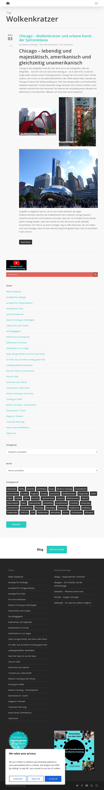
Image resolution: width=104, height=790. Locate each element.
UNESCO (24, 512)
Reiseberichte (26, 507)
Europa (44, 493)
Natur (23, 503)
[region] (35, 767)
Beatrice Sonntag (29, 44)
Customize (17, 778)
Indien (93, 493)
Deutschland (12, 493)
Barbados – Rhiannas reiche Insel (68, 591)
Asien (51, 489)
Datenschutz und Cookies (17, 325)
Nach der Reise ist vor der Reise (20, 371)
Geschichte (54, 493)
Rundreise (62, 507)
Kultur (26, 498)
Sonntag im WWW (14, 399)
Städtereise (74, 507)
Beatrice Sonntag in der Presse (19, 393)
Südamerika (12, 512)
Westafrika (55, 512)
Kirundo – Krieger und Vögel (66, 597)
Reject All (36, 778)
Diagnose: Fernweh (14, 416)
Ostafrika (74, 503)
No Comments (66, 44)
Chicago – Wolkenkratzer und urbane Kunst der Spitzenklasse (55, 37)
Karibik (18, 498)
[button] (96, 3)
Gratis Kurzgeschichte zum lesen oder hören (25, 354)
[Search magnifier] (95, 274)
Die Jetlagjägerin (13, 331)
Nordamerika (61, 503)
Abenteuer (11, 489)
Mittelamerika (73, 498)
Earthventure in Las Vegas (17, 348)
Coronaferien (80, 489)
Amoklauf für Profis (14, 308)
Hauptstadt (83, 493)
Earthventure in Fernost (16, 342)
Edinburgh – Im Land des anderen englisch (72, 603)
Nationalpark (12, 503)
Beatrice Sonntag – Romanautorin (21, 405)
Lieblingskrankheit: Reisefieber (19, 365)
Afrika (21, 489)
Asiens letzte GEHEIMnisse (18, 427)
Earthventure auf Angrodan (18, 337)
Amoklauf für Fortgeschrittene (19, 303)
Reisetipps (50, 507)
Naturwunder (35, 503)
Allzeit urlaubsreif (13, 291)
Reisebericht (12, 507)
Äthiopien (89, 512)
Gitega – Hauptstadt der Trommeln (69, 576)
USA (33, 512)
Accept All (53, 778)
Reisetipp (39, 507)
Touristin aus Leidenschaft (17, 388)
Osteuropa (85, 503)
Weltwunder (42, 512)
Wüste (65, 512)
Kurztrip (35, 498)
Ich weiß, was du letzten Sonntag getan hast (25, 359)
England (34, 493)
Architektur (41, 489)
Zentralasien (76, 512)
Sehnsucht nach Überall (16, 382)
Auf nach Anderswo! (15, 314)
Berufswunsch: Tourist (16, 410)
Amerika (30, 489)
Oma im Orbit (12, 376)
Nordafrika (48, 503)
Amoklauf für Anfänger (16, 297)
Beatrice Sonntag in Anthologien (20, 320)
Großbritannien (68, 493)
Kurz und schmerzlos (48, 44)
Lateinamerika (48, 498)
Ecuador (24, 493)
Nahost (85, 498)
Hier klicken (57, 549)
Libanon (60, 498)
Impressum (11, 433)
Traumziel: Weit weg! (15, 422)
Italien (9, 498)
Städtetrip (86, 507)
